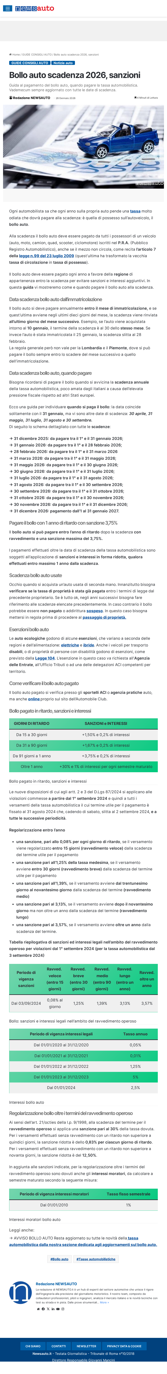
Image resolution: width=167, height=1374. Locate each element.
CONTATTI (59, 1346)
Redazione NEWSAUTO (31, 98)
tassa (135, 211)
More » (104, 1302)
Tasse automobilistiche (97, 1259)
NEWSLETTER (86, 1346)
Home (16, 54)
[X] (48, 1309)
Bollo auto (60, 1259)
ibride (88, 645)
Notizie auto (63, 63)
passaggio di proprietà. (104, 617)
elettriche (70, 645)
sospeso (95, 611)
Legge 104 (45, 658)
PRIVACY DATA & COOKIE (124, 1346)
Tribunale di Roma (104, 1354)
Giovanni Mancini (101, 1360)
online (34, 699)
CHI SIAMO (33, 1346)
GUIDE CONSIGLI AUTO (37, 54)
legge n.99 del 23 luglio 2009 (46, 256)
